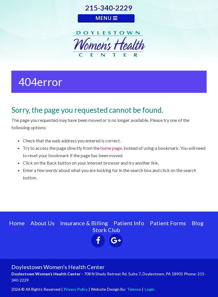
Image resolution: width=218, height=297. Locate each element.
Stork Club (106, 229)
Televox (134, 289)
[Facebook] (98, 240)
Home (17, 223)
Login (149, 289)
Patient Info (129, 223)
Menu (104, 18)
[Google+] (116, 240)
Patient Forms (168, 223)
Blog (198, 223)
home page (111, 148)
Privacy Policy (76, 289)
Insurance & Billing (84, 223)
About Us (42, 223)
